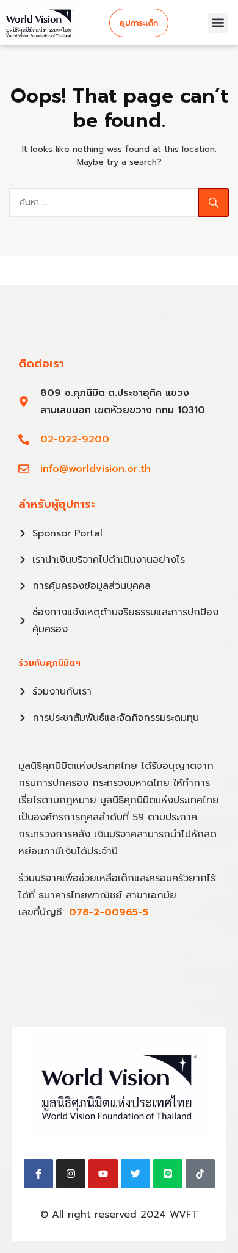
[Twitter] (135, 1173)
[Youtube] (103, 1173)
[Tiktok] (200, 1173)
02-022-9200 (74, 439)
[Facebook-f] (38, 1173)
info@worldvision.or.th (95, 468)
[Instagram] (70, 1173)
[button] (218, 23)
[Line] (167, 1173)
